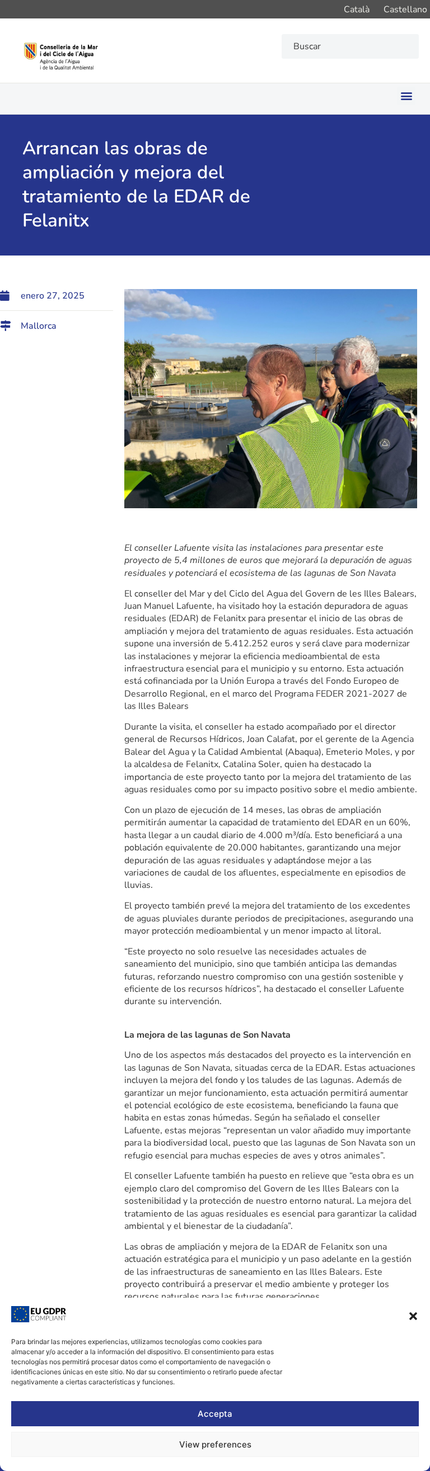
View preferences (215, 1444)
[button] (413, 1316)
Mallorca (39, 326)
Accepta (215, 1413)
